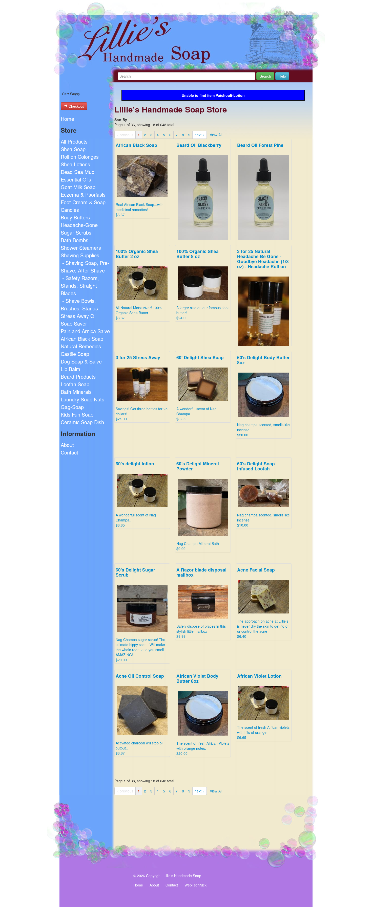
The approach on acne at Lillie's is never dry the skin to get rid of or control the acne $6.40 (262, 602)
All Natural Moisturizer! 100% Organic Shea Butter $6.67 (139, 284)
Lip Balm (70, 369)
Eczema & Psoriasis (83, 194)
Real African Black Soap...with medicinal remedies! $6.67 (139, 179)
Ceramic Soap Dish (82, 422)
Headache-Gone (79, 225)
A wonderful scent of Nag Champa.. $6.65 (200, 387)
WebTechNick (195, 884)
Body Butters (75, 217)
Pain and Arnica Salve (85, 331)
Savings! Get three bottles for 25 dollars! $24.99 (263, 310)
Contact (69, 452)
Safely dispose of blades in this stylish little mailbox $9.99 (201, 602)
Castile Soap (75, 353)
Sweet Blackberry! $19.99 (198, 201)
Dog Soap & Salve (81, 361)
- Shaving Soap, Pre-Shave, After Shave (85, 266)
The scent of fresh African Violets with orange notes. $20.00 (202, 714)
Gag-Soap (72, 407)
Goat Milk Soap (78, 187)
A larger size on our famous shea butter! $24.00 (203, 284)
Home (67, 118)
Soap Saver (74, 323)
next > (199, 134)
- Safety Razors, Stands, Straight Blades (80, 285)
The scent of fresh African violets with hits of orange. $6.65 (263, 706)
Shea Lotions (75, 164)
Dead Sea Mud (77, 171)
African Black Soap (82, 338)
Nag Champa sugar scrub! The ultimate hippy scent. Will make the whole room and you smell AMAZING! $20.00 (140, 614)
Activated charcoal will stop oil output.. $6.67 (140, 714)
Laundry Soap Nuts (82, 399)
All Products (74, 141)
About (67, 444)
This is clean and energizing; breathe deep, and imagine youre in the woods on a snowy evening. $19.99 (262, 208)
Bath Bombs (74, 240)
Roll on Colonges (80, 156)
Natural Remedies (81, 346)
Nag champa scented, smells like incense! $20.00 (263, 395)
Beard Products (78, 376)
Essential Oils (76, 179)
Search (265, 76)
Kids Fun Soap (77, 414)
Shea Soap (73, 149)
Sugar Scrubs (76, 232)
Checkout (76, 106)
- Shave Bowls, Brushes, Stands (79, 304)
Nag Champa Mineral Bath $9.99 (197, 505)
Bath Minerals (76, 391)
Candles (70, 209)
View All (216, 134)
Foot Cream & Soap (83, 202)
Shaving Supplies (80, 255)
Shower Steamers (81, 247)
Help (282, 76)
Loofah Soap (75, 384)
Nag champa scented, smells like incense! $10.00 (263, 494)
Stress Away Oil (78, 316)
